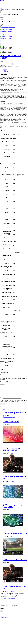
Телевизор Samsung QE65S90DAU (15, 533)
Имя (1, 395)
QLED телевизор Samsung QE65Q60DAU (12, 506)
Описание (5, 69)
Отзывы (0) (5, 71)
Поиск (14, 596)
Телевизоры (6, 9)
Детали (4, 70)
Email (1, 397)
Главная (2, 9)
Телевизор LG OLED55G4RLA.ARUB (11, 421)
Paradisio (2, 0)
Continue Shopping (4, 617)
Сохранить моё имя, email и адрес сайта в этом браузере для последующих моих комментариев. (13, 401)
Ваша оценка (3, 381)
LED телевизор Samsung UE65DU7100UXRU (12, 449)
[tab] (15, 69)
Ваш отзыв (3, 384)
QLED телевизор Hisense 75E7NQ (15, 413)
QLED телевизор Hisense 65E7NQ (15, 560)
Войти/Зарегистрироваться (9, 5)
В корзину (3, 65)
